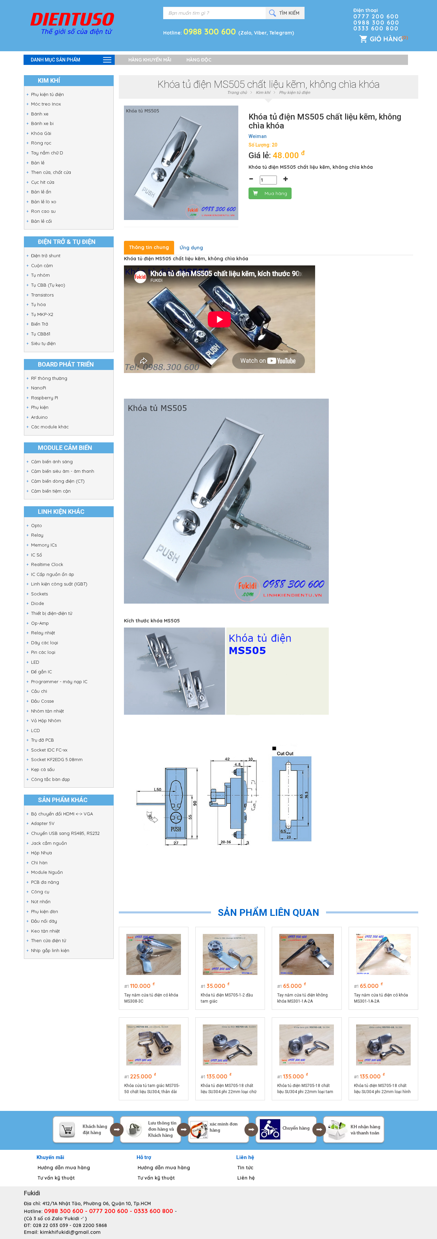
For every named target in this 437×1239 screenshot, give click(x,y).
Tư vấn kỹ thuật (56, 1178)
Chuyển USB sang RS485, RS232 (65, 833)
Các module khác (50, 426)
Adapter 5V (43, 823)
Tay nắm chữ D (47, 152)
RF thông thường (49, 378)
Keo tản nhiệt (45, 931)
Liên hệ (246, 1178)
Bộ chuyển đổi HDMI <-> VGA (62, 813)
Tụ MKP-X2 (42, 314)
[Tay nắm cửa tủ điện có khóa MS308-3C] (153, 954)
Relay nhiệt (43, 632)
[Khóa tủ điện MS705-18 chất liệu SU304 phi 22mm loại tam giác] (306, 1044)
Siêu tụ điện (43, 343)
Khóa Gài (41, 133)
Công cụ (40, 891)
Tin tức (245, 1168)
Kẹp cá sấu (43, 769)
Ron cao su (43, 211)
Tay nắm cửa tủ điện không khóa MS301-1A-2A (302, 998)
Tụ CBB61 (40, 333)
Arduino (39, 417)
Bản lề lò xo (43, 201)
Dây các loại (44, 642)
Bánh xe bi (42, 123)
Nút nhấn (41, 901)
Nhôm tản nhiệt (47, 711)
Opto (36, 525)
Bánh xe (39, 113)
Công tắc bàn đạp (50, 779)
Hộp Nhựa (41, 852)
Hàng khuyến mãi (149, 60)
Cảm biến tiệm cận (51, 491)
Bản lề (37, 162)
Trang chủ (237, 92)
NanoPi (38, 387)
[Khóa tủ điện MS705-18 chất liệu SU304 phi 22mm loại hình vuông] (383, 1044)
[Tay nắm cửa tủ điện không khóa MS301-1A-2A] (306, 954)
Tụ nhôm (40, 275)
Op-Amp (40, 623)
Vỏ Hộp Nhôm (46, 720)
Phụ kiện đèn (44, 911)
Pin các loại (43, 652)
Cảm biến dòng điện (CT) (58, 481)
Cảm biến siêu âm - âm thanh (62, 471)
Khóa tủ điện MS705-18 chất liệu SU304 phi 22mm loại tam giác (305, 1089)
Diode (37, 603)
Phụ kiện (39, 407)
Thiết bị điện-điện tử (51, 613)
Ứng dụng (191, 248)
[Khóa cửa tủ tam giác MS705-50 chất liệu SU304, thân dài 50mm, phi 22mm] (153, 1044)
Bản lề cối (41, 221)
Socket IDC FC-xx (49, 750)
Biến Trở (39, 324)
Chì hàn (39, 862)
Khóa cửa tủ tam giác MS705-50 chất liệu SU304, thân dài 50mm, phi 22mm (152, 1089)
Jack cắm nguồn (49, 843)
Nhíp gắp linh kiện (50, 950)
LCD (35, 730)
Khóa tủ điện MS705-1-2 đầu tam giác (227, 998)
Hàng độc (198, 60)
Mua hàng (276, 193)
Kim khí (263, 92)
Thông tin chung (149, 247)
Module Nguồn (47, 872)
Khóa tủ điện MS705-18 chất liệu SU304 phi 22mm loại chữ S (228, 1089)
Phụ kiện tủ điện (47, 94)
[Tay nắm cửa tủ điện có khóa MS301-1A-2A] (383, 954)
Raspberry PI (44, 397)
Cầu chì (39, 691)
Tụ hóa (38, 304)
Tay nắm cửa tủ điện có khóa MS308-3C (151, 998)
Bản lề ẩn (41, 191)
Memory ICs (44, 545)
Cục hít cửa (42, 182)
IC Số (36, 554)
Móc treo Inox (46, 104)
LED (35, 662)
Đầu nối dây (44, 921)
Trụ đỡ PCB (42, 740)
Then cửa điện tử (48, 940)
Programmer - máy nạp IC (59, 681)
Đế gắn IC (41, 671)
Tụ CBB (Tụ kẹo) (48, 285)
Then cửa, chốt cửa (51, 172)
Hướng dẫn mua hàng (64, 1168)
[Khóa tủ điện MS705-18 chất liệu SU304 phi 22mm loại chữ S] (230, 1044)
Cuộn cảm (42, 265)
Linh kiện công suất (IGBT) (59, 584)
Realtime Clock (47, 564)
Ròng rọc (41, 143)
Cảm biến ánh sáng (52, 461)
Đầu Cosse (42, 701)
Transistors (42, 295)
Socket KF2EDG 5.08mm (57, 759)
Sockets (39, 593)
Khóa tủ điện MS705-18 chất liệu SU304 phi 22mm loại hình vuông (382, 1089)
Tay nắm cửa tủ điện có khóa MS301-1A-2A (381, 998)
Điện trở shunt (45, 255)
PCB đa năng (45, 882)
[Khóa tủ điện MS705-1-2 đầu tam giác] (230, 954)
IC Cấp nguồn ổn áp (52, 574)
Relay (37, 535)
